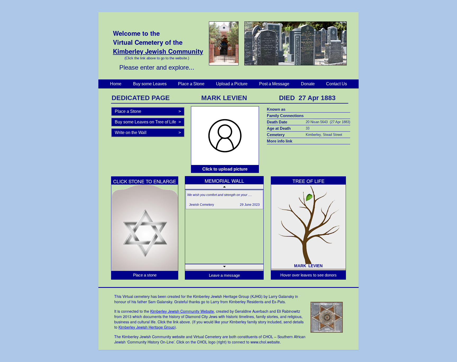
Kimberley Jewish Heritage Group (146, 327)
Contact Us (336, 84)
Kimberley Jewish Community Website (182, 311)
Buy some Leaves (150, 84)
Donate (308, 84)
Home (115, 84)
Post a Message (274, 84)
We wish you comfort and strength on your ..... (219, 195)
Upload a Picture (232, 84)
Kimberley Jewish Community (158, 51)
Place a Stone (191, 84)
